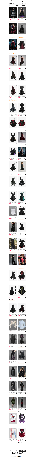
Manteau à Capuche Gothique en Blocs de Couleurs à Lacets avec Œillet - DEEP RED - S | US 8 (22, 408)
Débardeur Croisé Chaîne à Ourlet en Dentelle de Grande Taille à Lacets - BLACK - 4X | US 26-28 (22, 314)
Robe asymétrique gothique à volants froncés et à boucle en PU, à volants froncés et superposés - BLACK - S (22, 34)
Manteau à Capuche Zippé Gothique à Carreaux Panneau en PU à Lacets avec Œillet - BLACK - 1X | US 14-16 (13, 377)
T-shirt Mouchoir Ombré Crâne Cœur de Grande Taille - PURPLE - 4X (22, 424)
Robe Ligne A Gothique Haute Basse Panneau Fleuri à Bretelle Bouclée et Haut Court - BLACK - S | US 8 (22, 345)
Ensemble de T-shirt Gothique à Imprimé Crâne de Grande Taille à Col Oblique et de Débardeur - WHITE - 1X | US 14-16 (13, 424)
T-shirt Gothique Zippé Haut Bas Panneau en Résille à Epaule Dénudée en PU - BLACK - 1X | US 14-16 (22, 377)
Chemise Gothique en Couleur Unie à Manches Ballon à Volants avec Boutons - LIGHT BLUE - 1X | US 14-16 (22, 330)
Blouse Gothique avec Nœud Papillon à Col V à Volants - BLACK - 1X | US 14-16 (22, 392)
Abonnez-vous (22, 450)
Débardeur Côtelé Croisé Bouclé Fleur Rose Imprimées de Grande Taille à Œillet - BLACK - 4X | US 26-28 (13, 265)
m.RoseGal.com (13, 1)
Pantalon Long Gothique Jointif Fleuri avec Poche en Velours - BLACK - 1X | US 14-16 (13, 361)
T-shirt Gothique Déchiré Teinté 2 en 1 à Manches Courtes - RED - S (22, 265)
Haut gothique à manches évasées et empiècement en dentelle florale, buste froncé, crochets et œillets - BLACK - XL (13, 249)
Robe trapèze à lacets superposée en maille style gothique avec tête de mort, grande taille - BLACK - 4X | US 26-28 (22, 202)
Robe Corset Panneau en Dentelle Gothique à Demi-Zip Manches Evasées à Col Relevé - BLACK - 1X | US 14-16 (13, 345)
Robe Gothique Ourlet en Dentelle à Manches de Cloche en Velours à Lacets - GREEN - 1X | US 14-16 (13, 408)
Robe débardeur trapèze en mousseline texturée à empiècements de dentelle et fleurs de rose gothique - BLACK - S (22, 18)
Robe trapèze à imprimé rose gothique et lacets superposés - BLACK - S (13, 18)
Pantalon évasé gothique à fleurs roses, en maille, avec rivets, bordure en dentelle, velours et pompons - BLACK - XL (13, 233)
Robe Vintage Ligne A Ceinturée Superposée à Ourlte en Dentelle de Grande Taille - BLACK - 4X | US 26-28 (13, 314)
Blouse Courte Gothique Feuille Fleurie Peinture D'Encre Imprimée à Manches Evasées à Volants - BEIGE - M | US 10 (13, 330)
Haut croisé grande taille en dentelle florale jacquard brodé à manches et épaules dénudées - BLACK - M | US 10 (22, 217)
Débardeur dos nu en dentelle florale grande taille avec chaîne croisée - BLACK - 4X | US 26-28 (13, 143)
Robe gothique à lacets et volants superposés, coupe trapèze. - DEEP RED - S (13, 34)
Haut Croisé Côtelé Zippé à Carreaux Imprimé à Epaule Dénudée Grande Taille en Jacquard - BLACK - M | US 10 (22, 249)
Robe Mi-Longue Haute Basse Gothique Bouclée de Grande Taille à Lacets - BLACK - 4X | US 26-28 (13, 296)
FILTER (23, 5)
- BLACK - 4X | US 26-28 (12, 187)
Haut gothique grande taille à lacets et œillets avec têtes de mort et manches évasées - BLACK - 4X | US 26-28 (13, 158)
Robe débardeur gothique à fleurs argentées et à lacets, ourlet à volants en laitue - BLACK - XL (22, 158)
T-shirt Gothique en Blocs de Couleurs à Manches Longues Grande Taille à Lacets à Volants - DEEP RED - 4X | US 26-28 (22, 439)
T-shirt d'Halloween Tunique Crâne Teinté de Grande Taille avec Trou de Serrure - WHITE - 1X (13, 439)
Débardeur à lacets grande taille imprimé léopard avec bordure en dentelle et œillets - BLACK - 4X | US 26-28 (22, 187)
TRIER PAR (16, 5)
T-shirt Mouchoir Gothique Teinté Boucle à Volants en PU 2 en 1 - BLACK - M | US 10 (22, 361)
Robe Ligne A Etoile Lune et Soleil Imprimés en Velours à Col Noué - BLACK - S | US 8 (13, 392)
